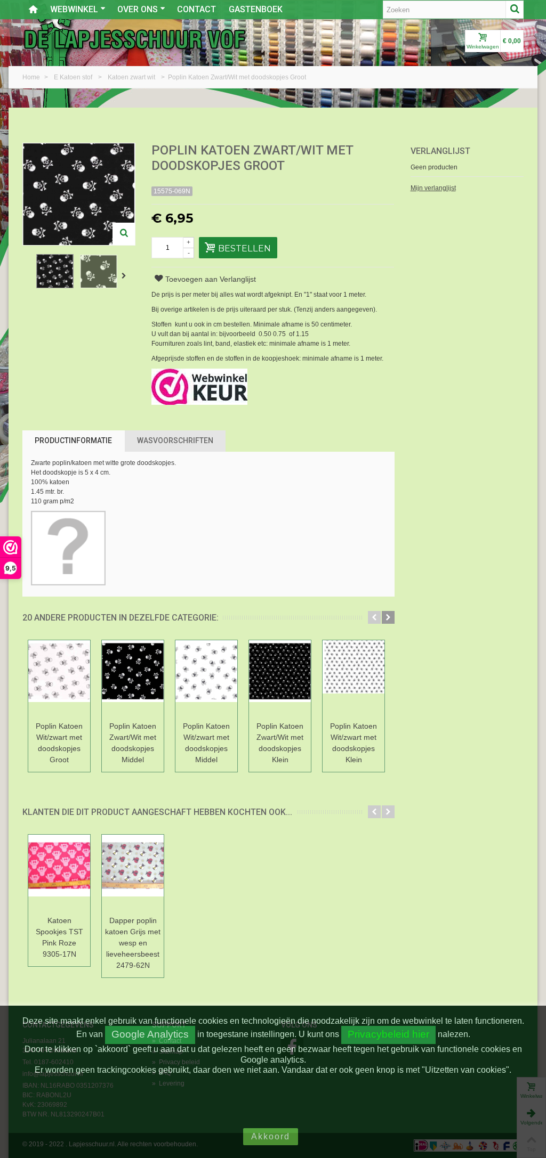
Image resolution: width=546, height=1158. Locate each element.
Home (32, 77)
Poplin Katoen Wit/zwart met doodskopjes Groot (59, 743)
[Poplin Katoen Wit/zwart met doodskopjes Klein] (353, 678)
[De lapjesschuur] (134, 39)
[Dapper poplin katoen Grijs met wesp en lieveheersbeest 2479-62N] (133, 873)
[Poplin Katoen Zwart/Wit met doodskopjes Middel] (133, 678)
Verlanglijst (440, 151)
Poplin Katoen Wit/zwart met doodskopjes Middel (206, 743)
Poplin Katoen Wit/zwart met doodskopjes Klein (353, 743)
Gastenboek (256, 9)
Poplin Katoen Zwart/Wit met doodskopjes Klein (279, 743)
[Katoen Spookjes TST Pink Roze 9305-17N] (59, 873)
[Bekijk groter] (124, 234)
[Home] (33, 9)
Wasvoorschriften (175, 440)
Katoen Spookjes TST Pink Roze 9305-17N (59, 937)
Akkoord (270, 1136)
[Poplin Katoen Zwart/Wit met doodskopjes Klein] (280, 678)
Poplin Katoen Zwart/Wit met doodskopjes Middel (132, 743)
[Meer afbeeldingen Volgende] (126, 276)
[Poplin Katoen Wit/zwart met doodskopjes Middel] (206, 678)
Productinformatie (73, 440)
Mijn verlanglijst (433, 188)
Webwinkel (74, 9)
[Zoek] (514, 10)
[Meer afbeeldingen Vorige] (27, 276)
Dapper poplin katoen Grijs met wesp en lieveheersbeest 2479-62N (132, 942)
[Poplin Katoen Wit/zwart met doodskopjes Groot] (59, 678)
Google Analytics (150, 1034)
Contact (196, 9)
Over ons (137, 9)
